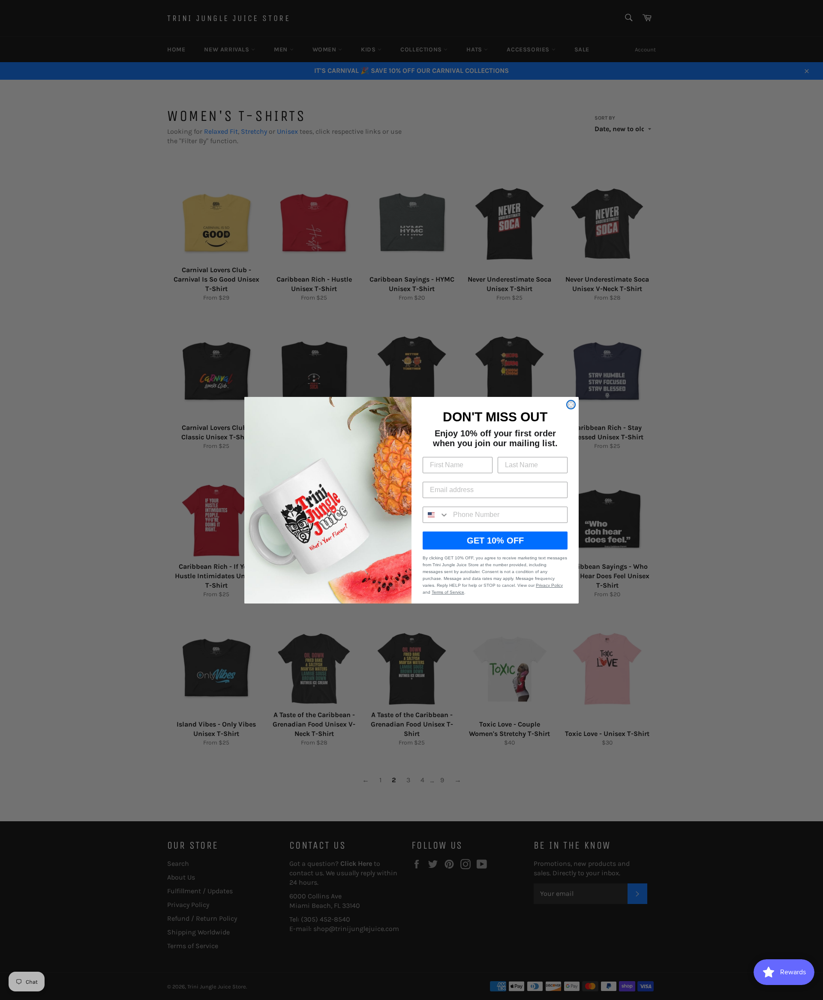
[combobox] (436, 515)
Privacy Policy (549, 585)
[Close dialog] (571, 404)
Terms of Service (448, 592)
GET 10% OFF (495, 540)
